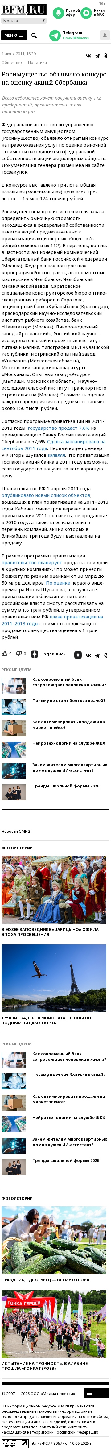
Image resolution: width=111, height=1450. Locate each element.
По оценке (58, 583)
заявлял (56, 455)
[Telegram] (97, 56)
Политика (37, 62)
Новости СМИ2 (16, 831)
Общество (12, 62)
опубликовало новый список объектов (46, 495)
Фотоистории (17, 848)
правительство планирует (32, 562)
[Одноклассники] (105, 56)
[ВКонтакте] (88, 56)
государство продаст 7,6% (59, 428)
